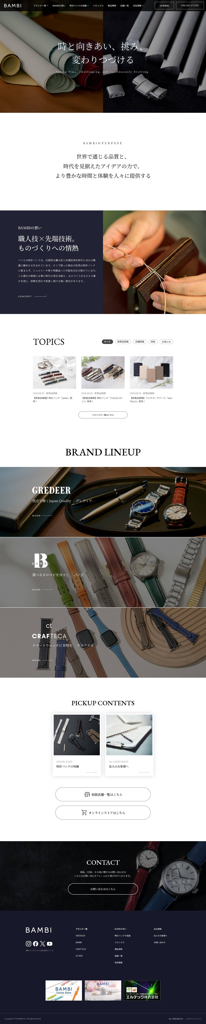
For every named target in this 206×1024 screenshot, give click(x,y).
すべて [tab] (107, 341)
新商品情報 (51, 393)
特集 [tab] (153, 341)
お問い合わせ (160, 942)
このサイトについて (193, 1018)
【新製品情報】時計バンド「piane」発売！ (52, 399)
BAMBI (79, 942)
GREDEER (80, 935)
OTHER (79, 955)
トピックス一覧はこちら (103, 414)
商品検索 (112, 5)
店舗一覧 (124, 5)
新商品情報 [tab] (123, 341)
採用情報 (164, 5)
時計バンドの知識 (122, 935)
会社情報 (158, 928)
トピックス (98, 5)
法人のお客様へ (160, 935)
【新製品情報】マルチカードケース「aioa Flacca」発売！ (151, 399)
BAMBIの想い (59, 5)
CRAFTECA (81, 949)
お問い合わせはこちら (103, 889)
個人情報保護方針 (176, 1018)
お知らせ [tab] (166, 341)
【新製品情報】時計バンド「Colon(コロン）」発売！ (101, 399)
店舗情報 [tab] (139, 341)
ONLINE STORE (190, 5)
